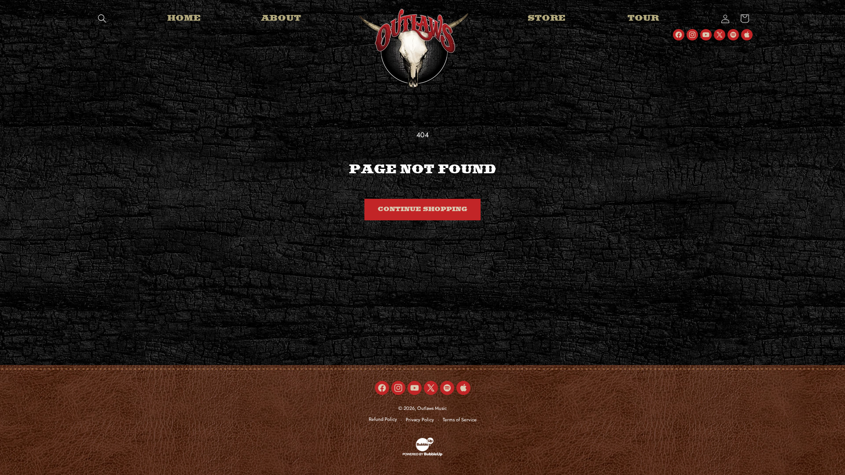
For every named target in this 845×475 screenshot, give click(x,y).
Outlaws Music (432, 408)
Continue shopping (422, 209)
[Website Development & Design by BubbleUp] (422, 454)
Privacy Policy (420, 419)
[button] (102, 18)
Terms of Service (460, 419)
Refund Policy (383, 419)
